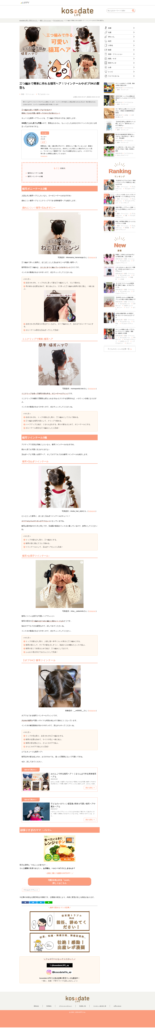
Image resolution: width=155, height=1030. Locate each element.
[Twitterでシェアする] (33, 902)
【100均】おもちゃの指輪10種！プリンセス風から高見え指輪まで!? (125, 298)
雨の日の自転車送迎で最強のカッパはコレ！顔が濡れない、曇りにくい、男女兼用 (124, 136)
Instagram (44, 156)
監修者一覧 (82, 1006)
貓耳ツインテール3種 (35, 176)
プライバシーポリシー (65, 1006)
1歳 (126, 215)
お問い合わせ (117, 1006)
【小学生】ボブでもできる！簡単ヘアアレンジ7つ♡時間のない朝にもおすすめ (125, 182)
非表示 (62, 168)
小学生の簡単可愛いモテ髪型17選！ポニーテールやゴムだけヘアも (124, 315)
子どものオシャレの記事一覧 (119, 349)
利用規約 (48, 1006)
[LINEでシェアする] (48, 902)
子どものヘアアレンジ (31, 890)
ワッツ (127, 307)
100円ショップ (128, 305)
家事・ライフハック (122, 89)
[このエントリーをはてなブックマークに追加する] (41, 902)
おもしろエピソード (122, 155)
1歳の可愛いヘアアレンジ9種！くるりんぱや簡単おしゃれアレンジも (125, 209)
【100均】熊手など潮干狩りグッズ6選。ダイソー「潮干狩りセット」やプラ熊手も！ (125, 123)
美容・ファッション (45, 20)
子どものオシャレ (58, 20)
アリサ (43, 139)
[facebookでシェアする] (25, 902)
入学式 (122, 279)
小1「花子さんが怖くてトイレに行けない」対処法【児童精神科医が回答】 (125, 110)
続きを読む (89, 788)
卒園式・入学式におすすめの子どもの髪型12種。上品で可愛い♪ (124, 255)
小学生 (126, 115)
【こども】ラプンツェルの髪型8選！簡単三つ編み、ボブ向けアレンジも (124, 285)
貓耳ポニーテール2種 (35, 173)
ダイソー (119, 307)
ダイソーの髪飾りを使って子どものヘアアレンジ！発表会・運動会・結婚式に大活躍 (124, 331)
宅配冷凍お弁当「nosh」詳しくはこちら (59, 881)
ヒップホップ (125, 202)
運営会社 (36, 1006)
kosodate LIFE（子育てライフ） (29, 20)
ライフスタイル (128, 88)
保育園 (127, 227)
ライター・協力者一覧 (99, 1006)
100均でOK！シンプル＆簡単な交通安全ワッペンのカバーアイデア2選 (125, 98)
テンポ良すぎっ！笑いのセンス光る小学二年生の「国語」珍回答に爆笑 (124, 149)
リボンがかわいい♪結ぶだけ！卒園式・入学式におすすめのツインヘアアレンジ (125, 269)
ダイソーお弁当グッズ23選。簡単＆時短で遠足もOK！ (125, 84)
